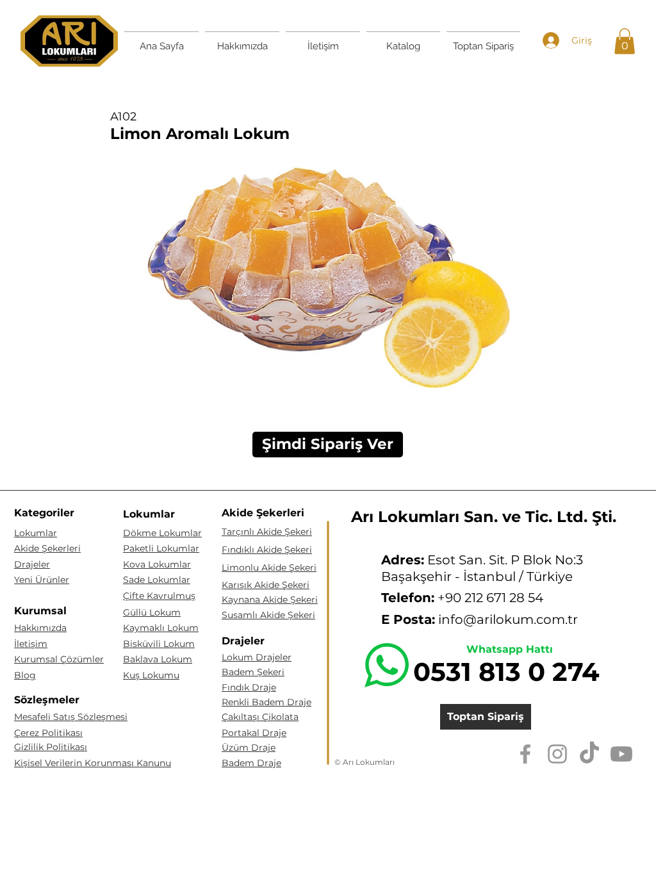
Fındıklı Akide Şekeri (267, 549)
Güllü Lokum (152, 612)
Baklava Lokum (157, 659)
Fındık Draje (249, 687)
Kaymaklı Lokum (161, 628)
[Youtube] (621, 754)
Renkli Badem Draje (266, 702)
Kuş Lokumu (151, 675)
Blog (25, 675)
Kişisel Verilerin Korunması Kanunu (92, 763)
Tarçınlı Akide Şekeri (267, 531)
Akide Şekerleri (47, 548)
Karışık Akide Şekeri (265, 585)
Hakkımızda (40, 628)
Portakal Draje (254, 733)
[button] (625, 41)
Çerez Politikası (48, 733)
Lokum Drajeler (256, 657)
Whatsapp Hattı (509, 649)
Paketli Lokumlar (161, 548)
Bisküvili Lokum (159, 644)
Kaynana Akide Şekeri (270, 599)
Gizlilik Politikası (50, 747)
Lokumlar (35, 533)
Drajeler (32, 564)
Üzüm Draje (248, 747)
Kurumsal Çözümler (59, 659)
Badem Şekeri (253, 672)
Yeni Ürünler (41, 579)
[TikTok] (589, 754)
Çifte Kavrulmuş (159, 595)
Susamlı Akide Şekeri (268, 615)
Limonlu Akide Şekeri (269, 567)
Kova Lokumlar (157, 564)
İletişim (30, 644)
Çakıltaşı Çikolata (260, 717)
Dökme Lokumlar (162, 533)
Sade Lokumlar (156, 579)
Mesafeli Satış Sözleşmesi (70, 717)
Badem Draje (251, 763)
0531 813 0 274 (506, 671)
